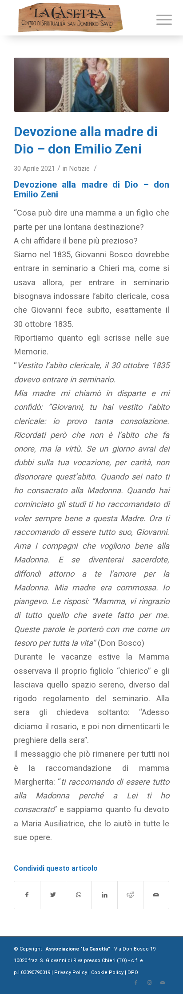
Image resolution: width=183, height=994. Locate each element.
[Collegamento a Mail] (162, 983)
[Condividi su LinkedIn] (104, 894)
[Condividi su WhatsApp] (79, 894)
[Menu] (157, 18)
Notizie (79, 169)
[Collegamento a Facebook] (136, 983)
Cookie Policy (107, 972)
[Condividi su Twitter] (53, 894)
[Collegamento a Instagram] (149, 983)
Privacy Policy (71, 972)
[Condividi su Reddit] (130, 894)
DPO (132, 972)
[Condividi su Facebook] (27, 894)
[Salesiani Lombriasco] (91, 85)
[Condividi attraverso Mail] (156, 894)
